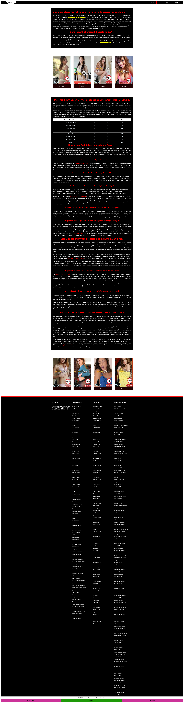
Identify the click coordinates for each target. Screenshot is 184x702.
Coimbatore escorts (97, 503)
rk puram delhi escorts (119, 621)
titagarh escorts (75, 546)
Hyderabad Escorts (97, 422)
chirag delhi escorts (118, 448)
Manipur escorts (96, 557)
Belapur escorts (75, 413)
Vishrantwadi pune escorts (78, 608)
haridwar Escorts (97, 458)
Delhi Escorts (96, 456)
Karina (82, 388)
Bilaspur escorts (96, 498)
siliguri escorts (96, 602)
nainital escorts (96, 574)
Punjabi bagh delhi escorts (120, 607)
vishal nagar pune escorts (78, 606)
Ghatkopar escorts (76, 430)
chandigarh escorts (78, 233)
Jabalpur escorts (96, 529)
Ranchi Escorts (96, 460)
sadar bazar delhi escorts (119, 626)
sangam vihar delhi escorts (120, 635)
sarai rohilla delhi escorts (119, 640)
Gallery (168, 2)
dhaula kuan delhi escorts (119, 456)
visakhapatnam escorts (98, 621)
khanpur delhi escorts (118, 517)
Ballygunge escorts (76, 499)
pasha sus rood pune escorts (78, 580)
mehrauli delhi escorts (119, 545)
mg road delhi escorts (118, 548)
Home (152, 2)
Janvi (62, 388)
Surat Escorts (96, 446)
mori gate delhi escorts (119, 560)
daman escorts (96, 505)
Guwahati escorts (97, 517)
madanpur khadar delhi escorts (121, 529)
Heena (82, 86)
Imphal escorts (96, 524)
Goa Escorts (95, 437)
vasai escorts (75, 479)
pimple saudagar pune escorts (79, 587)
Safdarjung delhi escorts (119, 628)
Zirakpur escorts (96, 623)
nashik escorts (96, 576)
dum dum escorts (76, 516)
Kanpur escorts (96, 541)
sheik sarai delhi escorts (119, 659)
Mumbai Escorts (96, 439)
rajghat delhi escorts (118, 612)
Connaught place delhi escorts (120, 451)
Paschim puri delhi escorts (119, 593)
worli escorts (75, 489)
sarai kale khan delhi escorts (120, 638)
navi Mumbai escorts (77, 463)
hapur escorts (96, 522)
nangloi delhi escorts (118, 571)
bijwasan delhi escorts (119, 434)
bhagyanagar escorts (77, 504)
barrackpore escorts (76, 501)
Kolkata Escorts (96, 432)
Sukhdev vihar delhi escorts (120, 666)
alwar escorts (96, 474)
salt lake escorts (75, 537)
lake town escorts (76, 523)
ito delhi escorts (117, 484)
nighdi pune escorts (76, 578)
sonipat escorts (96, 604)
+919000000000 (31, 700)
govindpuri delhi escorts (119, 470)
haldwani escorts (97, 519)
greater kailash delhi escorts (120, 472)
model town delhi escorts (119, 550)
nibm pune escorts (76, 575)
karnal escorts (96, 543)
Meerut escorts (96, 560)
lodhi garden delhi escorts (119, 526)
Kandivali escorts (76, 439)
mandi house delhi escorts (119, 538)
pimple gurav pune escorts (78, 582)
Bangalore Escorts (99, 697)
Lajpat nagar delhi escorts (119, 522)
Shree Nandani (103, 388)
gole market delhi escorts (119, 467)
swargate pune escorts (77, 599)
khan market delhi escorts (119, 515)
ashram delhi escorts (118, 415)
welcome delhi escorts (119, 694)
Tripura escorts (96, 612)
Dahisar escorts (75, 425)
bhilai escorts (96, 489)
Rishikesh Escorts (97, 463)
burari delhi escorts (118, 437)
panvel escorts (75, 467)
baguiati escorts (75, 497)
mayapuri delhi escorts (119, 541)
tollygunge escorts (76, 549)
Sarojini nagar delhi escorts (120, 645)
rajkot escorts (96, 593)
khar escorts (75, 441)
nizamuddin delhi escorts (119, 581)
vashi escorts (75, 482)
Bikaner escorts (96, 496)
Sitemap (104, 697)
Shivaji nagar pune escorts (78, 594)
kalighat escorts (75, 520)
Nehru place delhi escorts (119, 578)
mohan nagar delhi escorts (120, 557)
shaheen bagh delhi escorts (120, 652)
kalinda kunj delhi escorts (119, 503)
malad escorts (75, 453)
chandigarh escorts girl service (63, 274)
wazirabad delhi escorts (119, 690)
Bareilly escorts (96, 484)
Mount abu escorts (97, 564)
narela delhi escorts (118, 576)
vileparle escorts (76, 484)
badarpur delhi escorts (119, 422)
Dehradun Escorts (97, 418)
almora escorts (96, 472)
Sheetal (103, 86)
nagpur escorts (96, 571)
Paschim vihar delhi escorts (120, 595)
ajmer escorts (96, 467)
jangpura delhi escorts (119, 491)
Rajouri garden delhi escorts (120, 616)
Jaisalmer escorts (97, 531)
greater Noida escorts (98, 515)
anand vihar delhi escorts (119, 411)
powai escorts (75, 470)
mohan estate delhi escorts (120, 552)
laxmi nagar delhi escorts (119, 524)
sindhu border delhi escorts (120, 664)
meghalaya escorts (97, 562)
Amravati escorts (97, 479)
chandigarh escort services (81, 163)
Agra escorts (96, 451)
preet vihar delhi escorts (119, 604)
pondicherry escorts (97, 588)
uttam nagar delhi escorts (119, 680)
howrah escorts (75, 518)
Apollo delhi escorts (118, 413)
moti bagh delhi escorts (119, 562)
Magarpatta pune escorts (77, 568)
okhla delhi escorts (118, 583)
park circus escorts (76, 530)
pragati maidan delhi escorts (120, 602)
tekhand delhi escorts (118, 673)
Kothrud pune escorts (77, 564)
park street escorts (76, 532)
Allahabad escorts (97, 470)
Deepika (124, 86)
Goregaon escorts (76, 432)
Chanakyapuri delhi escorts (120, 439)
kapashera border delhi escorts (120, 505)
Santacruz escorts (76, 474)
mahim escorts (75, 451)
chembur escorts (76, 418)
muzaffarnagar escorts (98, 567)
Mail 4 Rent (152, 700)
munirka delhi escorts (118, 564)
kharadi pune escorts (77, 556)
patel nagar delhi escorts (119, 597)
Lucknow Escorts (97, 434)
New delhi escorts (97, 581)
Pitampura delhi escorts (119, 600)
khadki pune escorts (76, 554)
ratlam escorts (96, 595)
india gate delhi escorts (119, 482)
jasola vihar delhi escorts (119, 500)
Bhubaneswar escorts (98, 493)
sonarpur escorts (76, 542)
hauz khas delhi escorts (119, 477)
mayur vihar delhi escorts (119, 543)
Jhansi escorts (96, 538)
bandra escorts (75, 411)
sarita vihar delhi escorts (119, 642)
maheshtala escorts (76, 525)
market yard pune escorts (78, 571)
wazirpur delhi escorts (119, 692)
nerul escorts (75, 465)
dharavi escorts (75, 427)
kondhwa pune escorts (77, 559)
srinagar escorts (96, 607)
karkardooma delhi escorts (120, 508)
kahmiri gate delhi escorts (119, 512)
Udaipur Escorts (96, 448)
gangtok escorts (96, 510)
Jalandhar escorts (97, 534)
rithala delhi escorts (118, 619)
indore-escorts (96, 526)
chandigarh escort (66, 24)
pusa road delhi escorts (119, 609)
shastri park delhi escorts (119, 656)
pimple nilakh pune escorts (78, 585)
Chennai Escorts (96, 415)
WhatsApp (91, 700)
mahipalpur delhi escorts (119, 531)
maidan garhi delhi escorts (120, 534)
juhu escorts (75, 437)
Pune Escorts (96, 413)
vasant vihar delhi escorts (119, 685)
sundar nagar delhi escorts (119, 668)
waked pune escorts (76, 616)
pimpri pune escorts (76, 590)
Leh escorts (95, 555)
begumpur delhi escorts (119, 430)
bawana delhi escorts (118, 427)
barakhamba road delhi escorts (121, 425)
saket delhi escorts (118, 630)
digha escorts (75, 513)
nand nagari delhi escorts (119, 569)
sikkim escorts (96, 600)
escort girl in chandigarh (66, 345)
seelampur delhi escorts (119, 647)
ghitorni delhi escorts (118, 465)
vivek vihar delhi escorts (119, 687)
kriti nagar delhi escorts (119, 519)
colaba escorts (75, 420)
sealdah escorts (75, 539)
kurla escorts (75, 446)
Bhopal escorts (96, 491)
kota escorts (95, 548)
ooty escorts (95, 583)
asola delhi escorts (118, 418)
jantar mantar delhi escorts (120, 496)
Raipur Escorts (96, 444)
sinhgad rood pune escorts (78, 597)
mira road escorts (76, 458)
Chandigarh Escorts (97, 411)
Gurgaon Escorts (97, 420)
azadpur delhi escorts (118, 420)
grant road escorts (76, 434)
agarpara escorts (76, 494)
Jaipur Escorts (96, 425)
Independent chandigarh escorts (76, 258)
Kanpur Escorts (96, 430)
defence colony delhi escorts (120, 453)
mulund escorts (75, 460)
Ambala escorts (96, 477)
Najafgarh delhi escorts (119, 567)
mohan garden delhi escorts (120, 555)
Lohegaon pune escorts (77, 566)
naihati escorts (75, 527)
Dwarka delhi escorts (118, 458)
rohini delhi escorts (118, 623)
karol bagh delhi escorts (119, 510)
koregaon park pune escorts (78, 561)
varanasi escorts (96, 619)
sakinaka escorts (76, 472)
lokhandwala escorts (77, 448)
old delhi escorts (117, 586)
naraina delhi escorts (118, 574)
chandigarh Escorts (97, 408)
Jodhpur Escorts (96, 427)
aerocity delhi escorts (118, 406)
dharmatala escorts (76, 511)
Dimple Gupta (123, 388)
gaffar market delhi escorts (120, 460)
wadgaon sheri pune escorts (78, 611)
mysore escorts (96, 569)
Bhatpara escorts (76, 506)
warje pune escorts (76, 618)
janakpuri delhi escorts (119, 489)
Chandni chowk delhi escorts (120, 441)
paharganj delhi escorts (119, 588)
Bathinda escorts (96, 486)
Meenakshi (61, 86)
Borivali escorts (75, 415)
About (160, 2)
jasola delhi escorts (118, 498)
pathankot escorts (97, 586)
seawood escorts (76, 477)
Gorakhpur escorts (97, 512)
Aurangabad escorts (97, 482)
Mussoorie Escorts (97, 441)
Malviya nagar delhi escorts (120, 536)
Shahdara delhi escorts (119, 649)
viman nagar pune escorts (78, 604)
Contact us (177, 2)
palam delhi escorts (118, 590)
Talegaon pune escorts (77, 601)
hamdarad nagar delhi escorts (120, 474)
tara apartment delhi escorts (120, 671)
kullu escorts (96, 550)
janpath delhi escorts (118, 493)
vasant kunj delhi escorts (119, 682)
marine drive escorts (77, 456)
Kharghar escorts (76, 444)
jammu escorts (96, 536)
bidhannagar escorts (76, 508)
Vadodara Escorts (97, 465)
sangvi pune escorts (76, 592)
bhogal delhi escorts (118, 432)
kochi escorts (96, 545)
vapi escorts (95, 616)
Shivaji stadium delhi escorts (120, 661)
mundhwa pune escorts (77, 573)
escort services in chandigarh (78, 196)
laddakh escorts (96, 552)
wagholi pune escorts (77, 613)
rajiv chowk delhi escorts (119, 614)
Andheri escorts (75, 408)
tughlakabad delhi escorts (119, 678)
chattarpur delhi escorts (119, 444)
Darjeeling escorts (97, 508)
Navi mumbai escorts (98, 578)
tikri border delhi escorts (119, 675)
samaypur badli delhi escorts (120, 633)
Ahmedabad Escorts (97, 406)
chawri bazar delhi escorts (119, 446)
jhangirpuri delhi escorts (119, 486)
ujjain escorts (96, 614)
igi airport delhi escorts (119, 479)
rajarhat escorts (75, 534)
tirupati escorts (96, 609)
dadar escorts (75, 422)
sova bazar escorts (76, 544)
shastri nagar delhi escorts (119, 654)
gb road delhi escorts (118, 463)
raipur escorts (96, 590)
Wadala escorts (75, 486)
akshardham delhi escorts (119, 408)
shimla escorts (96, 597)
